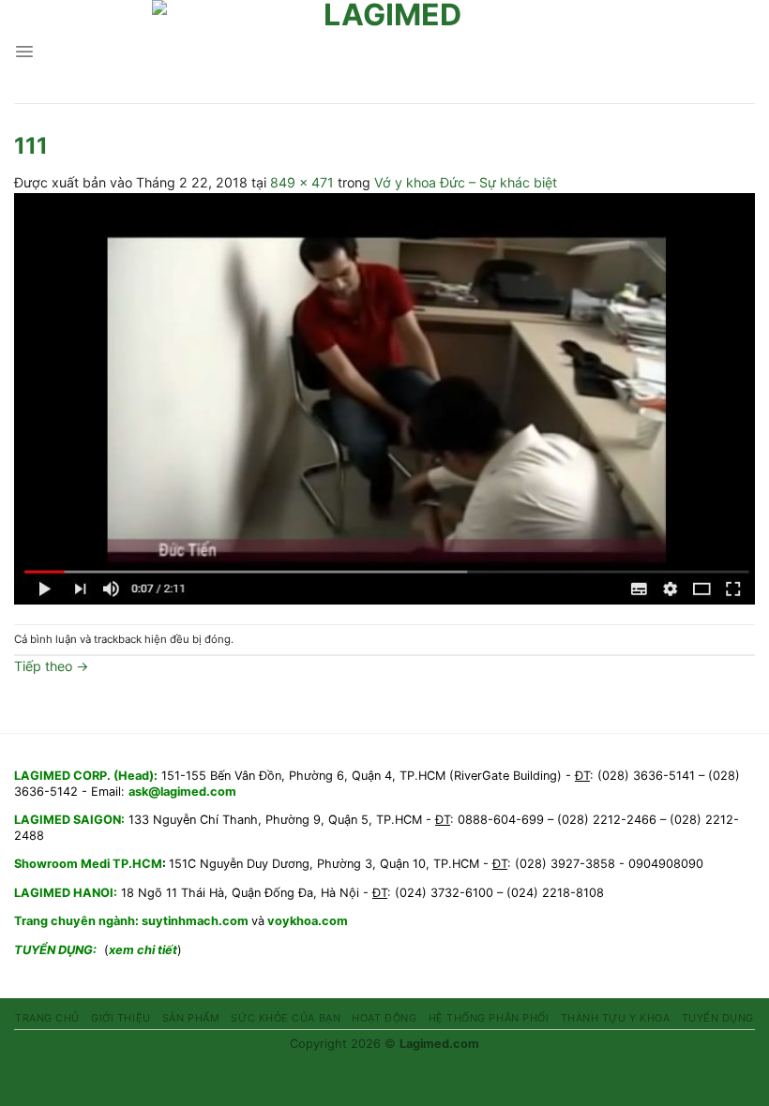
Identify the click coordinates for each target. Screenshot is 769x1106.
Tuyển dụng (718, 1017)
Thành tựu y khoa (616, 1017)
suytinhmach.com (196, 921)
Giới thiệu (120, 1017)
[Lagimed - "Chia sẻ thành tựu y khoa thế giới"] (384, 51)
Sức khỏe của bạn (285, 1017)
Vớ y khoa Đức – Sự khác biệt (465, 182)
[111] (384, 397)
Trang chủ (47, 1017)
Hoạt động (384, 1017)
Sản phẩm (190, 1017)
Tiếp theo (51, 666)
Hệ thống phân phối (489, 1017)
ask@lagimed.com (182, 792)
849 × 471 (302, 182)
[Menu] (24, 51)
